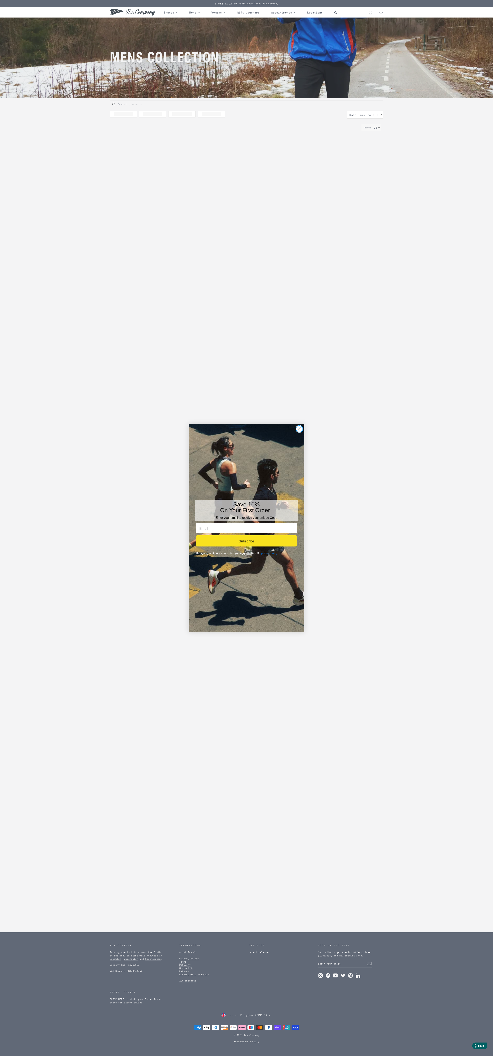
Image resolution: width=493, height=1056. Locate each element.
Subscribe (246, 540)
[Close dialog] (299, 429)
